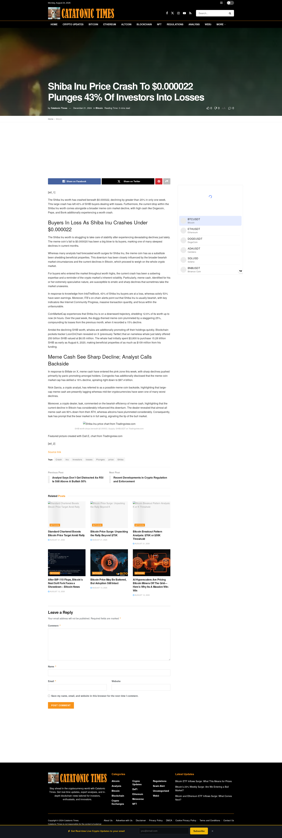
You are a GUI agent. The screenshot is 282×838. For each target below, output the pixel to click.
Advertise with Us (124, 820)
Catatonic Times (59, 107)
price (111, 459)
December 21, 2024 (82, 107)
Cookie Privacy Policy (185, 820)
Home (54, 24)
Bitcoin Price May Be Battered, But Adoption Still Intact (108, 581)
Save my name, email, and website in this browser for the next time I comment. (94, 695)
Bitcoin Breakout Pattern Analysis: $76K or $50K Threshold (147, 535)
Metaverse (138, 799)
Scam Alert (159, 785)
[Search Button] (230, 13)
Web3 (208, 24)
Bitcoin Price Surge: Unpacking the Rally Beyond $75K (109, 533)
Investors (77, 459)
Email (52, 681)
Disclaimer (141, 820)
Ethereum (109, 24)
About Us (108, 820)
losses (89, 459)
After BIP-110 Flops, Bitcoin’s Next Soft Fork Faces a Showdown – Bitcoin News (65, 583)
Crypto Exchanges (118, 802)
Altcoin (126, 24)
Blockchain (144, 24)
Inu (67, 459)
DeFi (134, 789)
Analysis (194, 24)
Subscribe (199, 831)
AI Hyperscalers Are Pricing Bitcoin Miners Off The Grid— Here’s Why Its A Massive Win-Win (151, 585)
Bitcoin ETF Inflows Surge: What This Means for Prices (203, 781)
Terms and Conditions (210, 820)
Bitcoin (93, 24)
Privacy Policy (156, 820)
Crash (59, 459)
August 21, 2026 (57, 539)
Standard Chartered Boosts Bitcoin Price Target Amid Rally (66, 533)
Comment (54, 625)
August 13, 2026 (99, 587)
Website (116, 681)
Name (52, 666)
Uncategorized (161, 790)
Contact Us (228, 820)
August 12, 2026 (57, 591)
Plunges (100, 459)
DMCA (169, 820)
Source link (54, 452)
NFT (159, 24)
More (220, 24)
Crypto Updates (73, 24)
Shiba (121, 459)
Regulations (175, 24)
